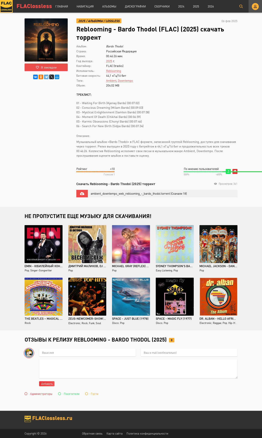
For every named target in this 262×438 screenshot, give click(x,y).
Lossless (112, 21)
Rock (28, 322)
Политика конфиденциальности (147, 433)
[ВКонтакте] (35, 77)
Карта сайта (114, 433)
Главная (61, 6)
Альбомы (109, 6)
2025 (196, 6)
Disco (115, 322)
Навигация (85, 6)
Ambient (111, 80)
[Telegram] (46, 77)
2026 (211, 6)
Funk (92, 323)
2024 (181, 6)
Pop (27, 270)
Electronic (74, 323)
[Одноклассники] (41, 77)
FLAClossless (34, 5)
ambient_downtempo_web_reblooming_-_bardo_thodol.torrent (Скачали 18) (139, 193)
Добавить (47, 383)
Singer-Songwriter (41, 270)
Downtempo (125, 80)
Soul (98, 323)
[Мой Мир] (57, 77)
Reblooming (113, 70)
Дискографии (135, 6)
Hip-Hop (233, 322)
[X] (51, 77)
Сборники (162, 6)
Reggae (217, 322)
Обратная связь (92, 433)
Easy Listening (164, 270)
